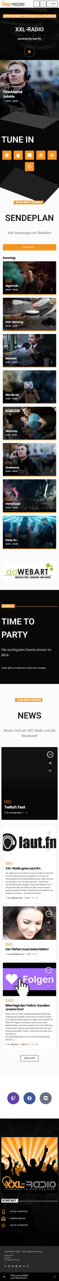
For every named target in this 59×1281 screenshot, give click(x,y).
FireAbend (12, 467)
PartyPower (14, 92)
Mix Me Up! (12, 395)
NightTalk (12, 286)
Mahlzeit (11, 358)
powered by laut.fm (29, 38)
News (9, 863)
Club (6, 86)
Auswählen (29, 247)
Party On (11, 540)
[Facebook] (29, 1098)
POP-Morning (14, 322)
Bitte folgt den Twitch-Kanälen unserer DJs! (28, 1007)
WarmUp (11, 431)
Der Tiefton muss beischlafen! (27, 949)
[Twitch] (13, 1098)
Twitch (10, 1000)
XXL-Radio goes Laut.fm (23, 868)
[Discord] (46, 1098)
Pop (8, 317)
